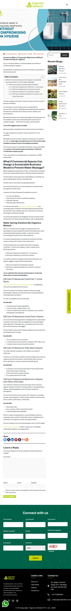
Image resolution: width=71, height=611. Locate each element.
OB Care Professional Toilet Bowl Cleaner (26, 91)
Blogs (5, 63)
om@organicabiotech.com (61, 600)
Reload (51, 551)
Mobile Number (9, 531)
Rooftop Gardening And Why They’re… (63, 104)
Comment (7, 457)
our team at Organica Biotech (28, 206)
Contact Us (35, 590)
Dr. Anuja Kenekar (11, 54)
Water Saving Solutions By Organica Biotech (23, 84)
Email (19, 483)
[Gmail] (23, 439)
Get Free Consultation (69, 301)
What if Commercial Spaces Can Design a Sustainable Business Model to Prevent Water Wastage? (23, 81)
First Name (7, 519)
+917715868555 (57, 594)
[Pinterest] (16, 439)
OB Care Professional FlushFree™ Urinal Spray (27, 87)
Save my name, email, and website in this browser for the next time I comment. (25, 491)
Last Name (30, 519)
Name (5, 483)
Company (7, 543)
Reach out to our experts (11, 427)
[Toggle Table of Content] (41, 77)
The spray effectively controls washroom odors (18, 284)
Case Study (35, 584)
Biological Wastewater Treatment (62, 69)
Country (29, 543)
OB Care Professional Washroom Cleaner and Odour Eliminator (27, 95)
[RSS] (26, 439)
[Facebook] (5, 439)
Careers (34, 587)
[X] (8, 439)
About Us (34, 581)
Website (34, 483)
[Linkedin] (12, 439)
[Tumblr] (19, 439)
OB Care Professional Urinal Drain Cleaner (26, 89)
